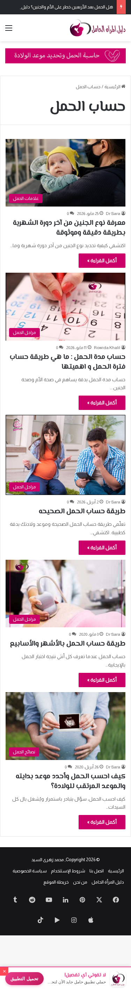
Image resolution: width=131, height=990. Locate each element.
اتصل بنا (96, 870)
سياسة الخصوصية (30, 870)
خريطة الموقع (56, 882)
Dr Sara (113, 213)
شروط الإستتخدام (68, 870)
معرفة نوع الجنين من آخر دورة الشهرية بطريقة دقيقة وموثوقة (69, 228)
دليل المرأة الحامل (108, 882)
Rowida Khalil (107, 347)
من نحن (80, 882)
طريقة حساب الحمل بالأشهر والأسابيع (67, 644)
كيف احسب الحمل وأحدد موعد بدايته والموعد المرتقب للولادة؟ (70, 781)
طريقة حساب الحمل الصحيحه (82, 511)
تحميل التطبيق (24, 978)
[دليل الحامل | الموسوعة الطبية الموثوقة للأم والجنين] (98, 27)
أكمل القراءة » (102, 260)
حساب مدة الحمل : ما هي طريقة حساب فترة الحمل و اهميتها (67, 362)
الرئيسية (112, 86)
